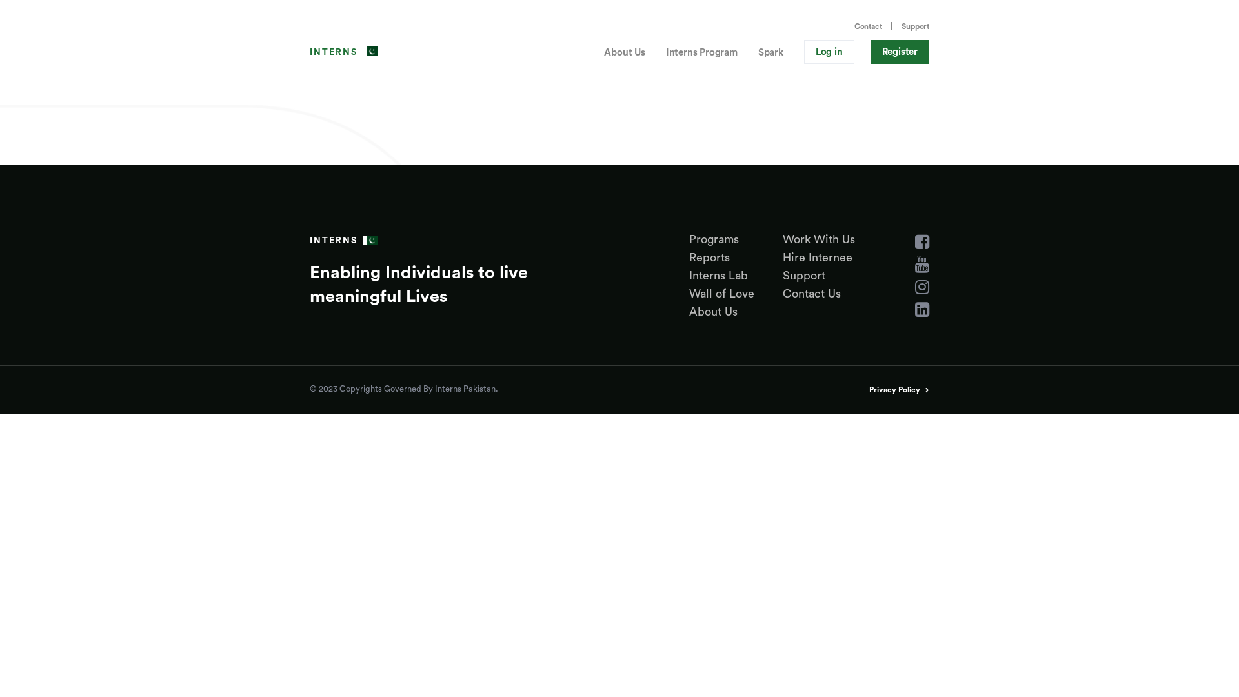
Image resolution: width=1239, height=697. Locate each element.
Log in (829, 52)
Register (900, 52)
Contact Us (812, 293)
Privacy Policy (894, 390)
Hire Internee (817, 257)
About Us (624, 52)
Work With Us (819, 239)
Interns (334, 52)
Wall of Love (721, 293)
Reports (709, 257)
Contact (868, 26)
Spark (770, 52)
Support (915, 26)
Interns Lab (718, 275)
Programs (714, 239)
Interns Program (702, 52)
